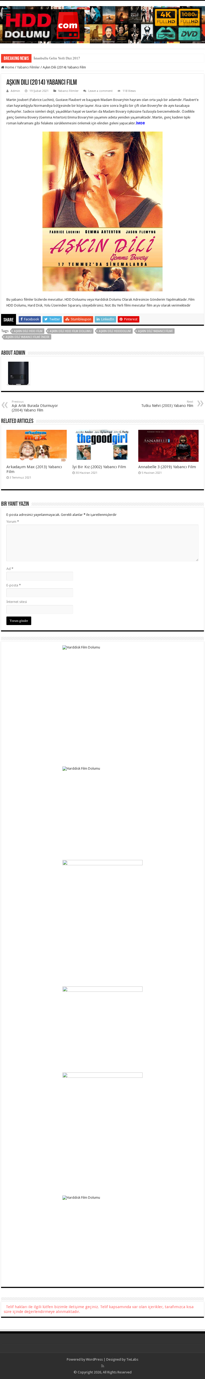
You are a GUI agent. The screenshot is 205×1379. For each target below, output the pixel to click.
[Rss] (103, 1366)
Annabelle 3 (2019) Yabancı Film (167, 466)
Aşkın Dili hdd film (28, 331)
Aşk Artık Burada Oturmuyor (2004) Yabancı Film (35, 406)
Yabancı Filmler (28, 67)
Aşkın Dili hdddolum (115, 331)
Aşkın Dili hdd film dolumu (71, 331)
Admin (15, 91)
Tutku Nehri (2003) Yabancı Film (167, 404)
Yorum (12, 522)
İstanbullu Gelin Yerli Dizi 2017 (57, 58)
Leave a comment (100, 91)
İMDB (140, 123)
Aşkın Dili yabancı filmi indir (27, 337)
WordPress (94, 1359)
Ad (9, 569)
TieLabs (132, 1359)
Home (9, 67)
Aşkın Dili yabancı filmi (155, 331)
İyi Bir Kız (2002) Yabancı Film (99, 466)
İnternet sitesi (16, 602)
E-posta (13, 585)
